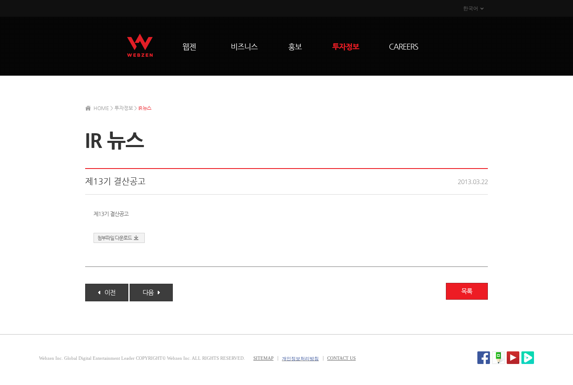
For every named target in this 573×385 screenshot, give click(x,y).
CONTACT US (341, 358)
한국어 (470, 8)
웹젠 (189, 46)
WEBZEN (140, 45)
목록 (467, 291)
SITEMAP (263, 358)
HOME (101, 108)
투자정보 (345, 46)
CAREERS (403, 46)
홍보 (295, 46)
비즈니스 (244, 46)
